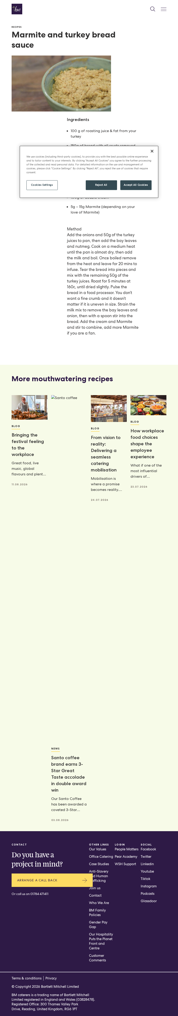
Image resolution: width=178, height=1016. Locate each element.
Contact (95, 895)
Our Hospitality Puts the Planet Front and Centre (101, 941)
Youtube (147, 871)
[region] (89, 172)
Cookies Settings (42, 185)
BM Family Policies (97, 912)
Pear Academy (126, 856)
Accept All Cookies (136, 185)
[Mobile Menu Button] (163, 9)
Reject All (101, 185)
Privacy (51, 978)
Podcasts (147, 893)
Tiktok (145, 879)
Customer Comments (97, 958)
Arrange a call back (37, 880)
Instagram (149, 886)
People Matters (126, 849)
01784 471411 (39, 894)
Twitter (146, 856)
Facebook (148, 849)
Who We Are (99, 903)
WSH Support (125, 864)
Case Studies (99, 864)
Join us (94, 888)
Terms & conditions (26, 978)
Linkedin (147, 864)
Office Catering (101, 856)
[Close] (152, 151)
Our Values (97, 849)
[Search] (152, 9)
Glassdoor (149, 901)
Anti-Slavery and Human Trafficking (98, 876)
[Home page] (17, 9)
